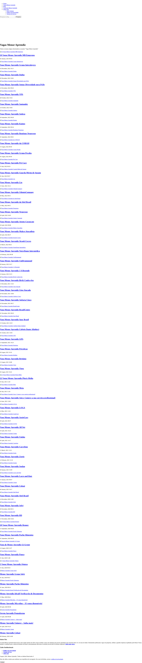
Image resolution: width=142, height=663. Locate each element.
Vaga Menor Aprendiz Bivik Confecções (17, 280)
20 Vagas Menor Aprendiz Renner (14, 525)
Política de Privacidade (12, 12)
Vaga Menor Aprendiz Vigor (12, 368)
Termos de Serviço (11, 14)
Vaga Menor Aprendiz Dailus (12, 75)
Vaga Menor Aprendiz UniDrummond (16, 261)
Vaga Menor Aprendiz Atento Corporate (17, 222)
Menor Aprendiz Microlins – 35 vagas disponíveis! (21, 603)
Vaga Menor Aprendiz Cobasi (12, 486)
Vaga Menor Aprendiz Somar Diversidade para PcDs (22, 84)
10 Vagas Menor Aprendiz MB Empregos (17, 55)
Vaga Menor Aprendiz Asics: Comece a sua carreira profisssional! (27, 398)
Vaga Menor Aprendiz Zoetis (12, 457)
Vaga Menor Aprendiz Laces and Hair (16, 476)
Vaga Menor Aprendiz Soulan (12, 466)
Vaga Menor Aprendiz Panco (12, 554)
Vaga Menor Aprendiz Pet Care (13, 163)
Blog (4, 6)
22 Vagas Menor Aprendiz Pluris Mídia (16, 378)
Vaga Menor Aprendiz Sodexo (12, 114)
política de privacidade (57, 659)
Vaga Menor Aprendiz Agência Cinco (15, 300)
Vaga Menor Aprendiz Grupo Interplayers (18, 65)
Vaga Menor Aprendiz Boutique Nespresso (18, 133)
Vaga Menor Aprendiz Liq (11, 182)
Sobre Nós (6, 9)
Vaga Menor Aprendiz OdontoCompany (17, 192)
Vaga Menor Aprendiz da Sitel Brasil (15, 202)
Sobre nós (6, 653)
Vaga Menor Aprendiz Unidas (12, 437)
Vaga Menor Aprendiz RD (11, 515)
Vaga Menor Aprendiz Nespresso (14, 212)
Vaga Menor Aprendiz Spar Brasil (14, 319)
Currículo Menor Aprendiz (10, 8)
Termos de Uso (7, 652)
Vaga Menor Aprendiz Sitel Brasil (14, 496)
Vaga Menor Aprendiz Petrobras (14, 349)
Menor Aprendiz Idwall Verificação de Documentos (21, 594)
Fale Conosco (10, 11)
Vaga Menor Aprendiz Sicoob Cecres (15, 241)
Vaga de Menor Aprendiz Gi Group (15, 545)
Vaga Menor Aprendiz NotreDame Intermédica (20, 251)
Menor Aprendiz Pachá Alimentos (14, 584)
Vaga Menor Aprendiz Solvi (11, 505)
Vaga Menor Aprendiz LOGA (12, 408)
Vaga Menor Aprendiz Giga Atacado (15, 290)
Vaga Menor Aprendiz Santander (14, 104)
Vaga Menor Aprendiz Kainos (12, 124)
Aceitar (2, 662)
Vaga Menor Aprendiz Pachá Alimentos (16, 535)
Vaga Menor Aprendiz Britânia (13, 359)
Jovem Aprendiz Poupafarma (12, 613)
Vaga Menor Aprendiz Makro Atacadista (17, 231)
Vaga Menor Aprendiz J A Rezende (15, 271)
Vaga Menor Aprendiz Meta (12, 388)
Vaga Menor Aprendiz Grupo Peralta (16, 153)
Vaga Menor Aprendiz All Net (12, 427)
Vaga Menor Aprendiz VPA (11, 94)
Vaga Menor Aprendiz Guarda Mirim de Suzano (20, 173)
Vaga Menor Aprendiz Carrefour (14, 447)
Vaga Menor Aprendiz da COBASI (14, 143)
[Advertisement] (71, 30)
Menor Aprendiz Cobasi (10, 633)
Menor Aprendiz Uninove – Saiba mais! (16, 623)
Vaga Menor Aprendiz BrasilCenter (15, 310)
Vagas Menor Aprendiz (9, 5)
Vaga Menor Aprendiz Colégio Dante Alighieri (19, 329)
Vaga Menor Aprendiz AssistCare (14, 417)
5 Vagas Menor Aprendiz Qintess (14, 564)
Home (4, 3)
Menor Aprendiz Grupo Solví (12, 574)
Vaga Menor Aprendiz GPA (11, 339)
